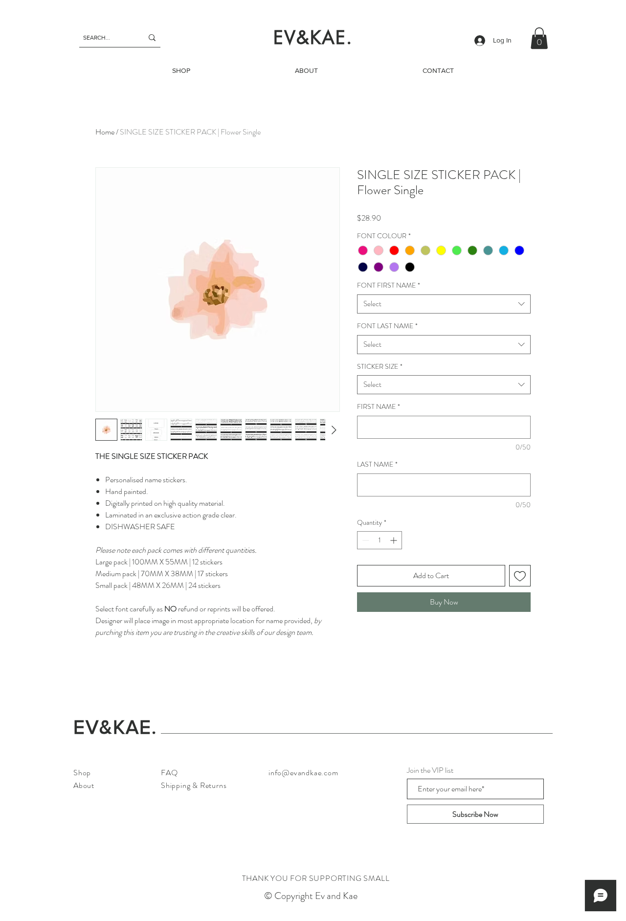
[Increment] (394, 540)
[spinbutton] (379, 540)
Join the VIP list (430, 770)
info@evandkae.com (303, 772)
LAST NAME (377, 464)
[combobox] (444, 304)
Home (104, 131)
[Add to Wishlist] (520, 575)
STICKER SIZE (379, 366)
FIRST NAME (378, 406)
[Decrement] (364, 540)
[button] (539, 38)
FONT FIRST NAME (388, 285)
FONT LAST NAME (387, 326)
